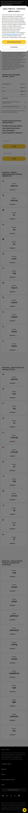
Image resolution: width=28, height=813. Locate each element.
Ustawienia (14, 47)
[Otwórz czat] (25, 810)
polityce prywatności (12, 34)
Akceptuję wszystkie (14, 42)
